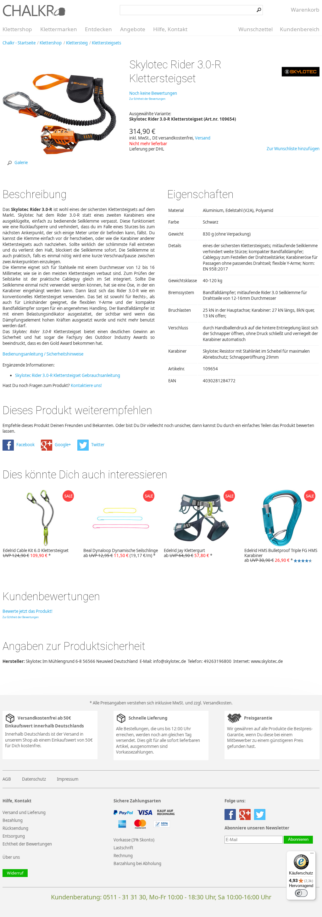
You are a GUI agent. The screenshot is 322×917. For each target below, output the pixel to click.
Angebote (132, 29)
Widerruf (15, 873)
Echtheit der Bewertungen (27, 844)
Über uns (11, 857)
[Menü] (312, 854)
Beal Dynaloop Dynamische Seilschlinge (120, 553)
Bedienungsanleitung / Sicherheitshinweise (43, 354)
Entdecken (98, 29)
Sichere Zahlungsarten (137, 801)
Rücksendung (15, 828)
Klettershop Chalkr (34, 10)
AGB (7, 779)
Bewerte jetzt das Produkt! (28, 611)
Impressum (67, 779)
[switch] (301, 893)
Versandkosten (217, 703)
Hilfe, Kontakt (170, 29)
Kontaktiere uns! (86, 385)
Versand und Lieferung (24, 812)
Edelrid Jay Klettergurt (188, 553)
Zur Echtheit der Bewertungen (147, 98)
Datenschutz (34, 779)
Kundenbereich (299, 29)
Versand (202, 138)
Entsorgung (14, 836)
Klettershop (17, 29)
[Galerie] (60, 170)
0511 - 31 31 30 (124, 897)
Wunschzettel (255, 29)
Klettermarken (58, 29)
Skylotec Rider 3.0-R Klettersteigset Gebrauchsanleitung (67, 375)
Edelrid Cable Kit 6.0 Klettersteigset (36, 553)
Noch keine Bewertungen (153, 93)
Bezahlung (13, 820)
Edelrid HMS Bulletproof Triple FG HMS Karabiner (279, 556)
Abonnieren (298, 839)
